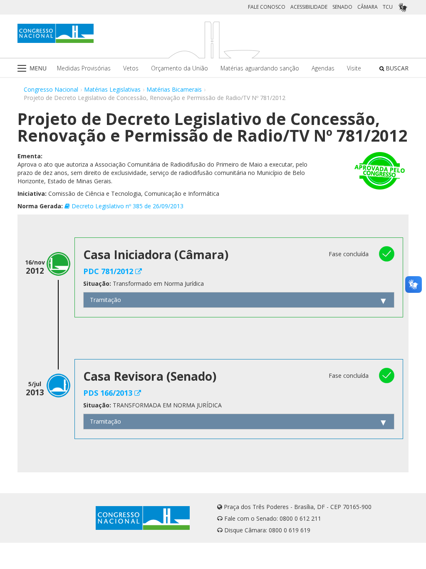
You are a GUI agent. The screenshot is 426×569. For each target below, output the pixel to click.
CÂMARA (367, 6)
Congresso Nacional (51, 89)
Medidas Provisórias (84, 68)
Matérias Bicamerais (174, 89)
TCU (388, 6)
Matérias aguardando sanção (259, 68)
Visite (354, 68)
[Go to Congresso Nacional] (55, 33)
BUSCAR (396, 68)
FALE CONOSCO (266, 6)
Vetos (131, 68)
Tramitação (105, 300)
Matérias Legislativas (112, 89)
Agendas (323, 68)
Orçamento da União (179, 68)
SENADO (342, 6)
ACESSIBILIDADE (308, 6)
